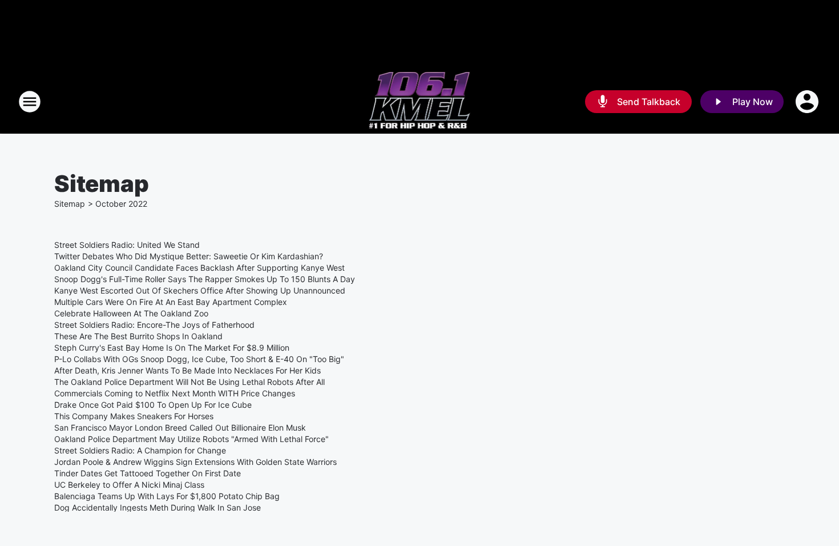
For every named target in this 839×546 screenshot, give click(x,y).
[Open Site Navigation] (29, 101)
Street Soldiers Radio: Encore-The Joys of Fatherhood (154, 325)
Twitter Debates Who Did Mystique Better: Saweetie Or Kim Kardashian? (188, 256)
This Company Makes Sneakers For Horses (133, 416)
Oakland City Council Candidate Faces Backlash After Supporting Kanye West (199, 267)
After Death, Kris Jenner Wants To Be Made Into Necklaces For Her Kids (187, 370)
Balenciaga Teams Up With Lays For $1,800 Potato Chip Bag (167, 496)
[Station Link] (420, 101)
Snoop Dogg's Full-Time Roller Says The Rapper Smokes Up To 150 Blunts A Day (204, 279)
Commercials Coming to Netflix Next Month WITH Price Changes (174, 393)
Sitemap (69, 203)
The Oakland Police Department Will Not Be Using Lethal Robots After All (189, 382)
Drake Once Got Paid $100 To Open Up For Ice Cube (153, 405)
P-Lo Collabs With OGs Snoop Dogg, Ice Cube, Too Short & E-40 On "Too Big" (199, 359)
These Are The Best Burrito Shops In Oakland (138, 336)
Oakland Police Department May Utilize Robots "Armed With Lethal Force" (191, 439)
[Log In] (808, 101)
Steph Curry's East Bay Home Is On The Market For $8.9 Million (171, 347)
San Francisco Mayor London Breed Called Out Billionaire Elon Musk (180, 427)
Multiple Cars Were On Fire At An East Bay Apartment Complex (170, 302)
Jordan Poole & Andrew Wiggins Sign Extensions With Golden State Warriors (195, 462)
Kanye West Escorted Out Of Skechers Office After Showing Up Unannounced (199, 290)
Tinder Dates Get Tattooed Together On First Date (147, 473)
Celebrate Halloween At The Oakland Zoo (131, 313)
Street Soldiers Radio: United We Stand (127, 245)
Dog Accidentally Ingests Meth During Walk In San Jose (157, 507)
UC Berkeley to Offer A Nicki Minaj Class (129, 484)
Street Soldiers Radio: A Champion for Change (140, 450)
